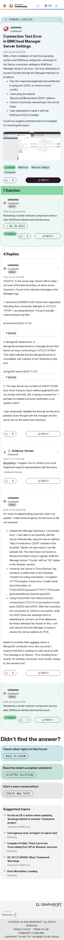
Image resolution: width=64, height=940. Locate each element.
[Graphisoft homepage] (49, 905)
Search (38, 5)
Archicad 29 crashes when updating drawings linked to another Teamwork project (31, 819)
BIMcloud (23, 167)
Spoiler (12, 333)
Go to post (17, 225)
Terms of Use (41, 929)
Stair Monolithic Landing (22, 871)
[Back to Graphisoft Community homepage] (19, 5)
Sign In (58, 6)
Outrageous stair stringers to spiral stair (32, 833)
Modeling (12, 837)
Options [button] (59, 19)
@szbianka (9, 462)
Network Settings (40, 167)
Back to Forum (16, 756)
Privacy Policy (22, 929)
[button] (6, 180)
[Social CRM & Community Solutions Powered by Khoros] (9, 914)
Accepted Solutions (20, 774)
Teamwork (10, 172)
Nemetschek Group (47, 936)
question (34, 642)
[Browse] (5, 6)
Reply (45, 180)
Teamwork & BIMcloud (18, 826)
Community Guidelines (31, 933)
